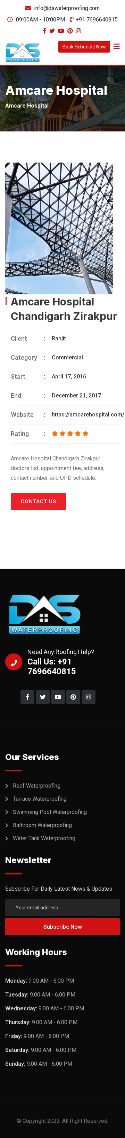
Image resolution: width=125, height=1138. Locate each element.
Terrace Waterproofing (40, 799)
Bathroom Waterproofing (42, 825)
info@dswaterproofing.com (67, 8)
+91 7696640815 (97, 19)
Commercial (67, 357)
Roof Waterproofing (36, 785)
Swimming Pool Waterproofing (50, 812)
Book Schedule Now (84, 46)
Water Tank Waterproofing (44, 838)
